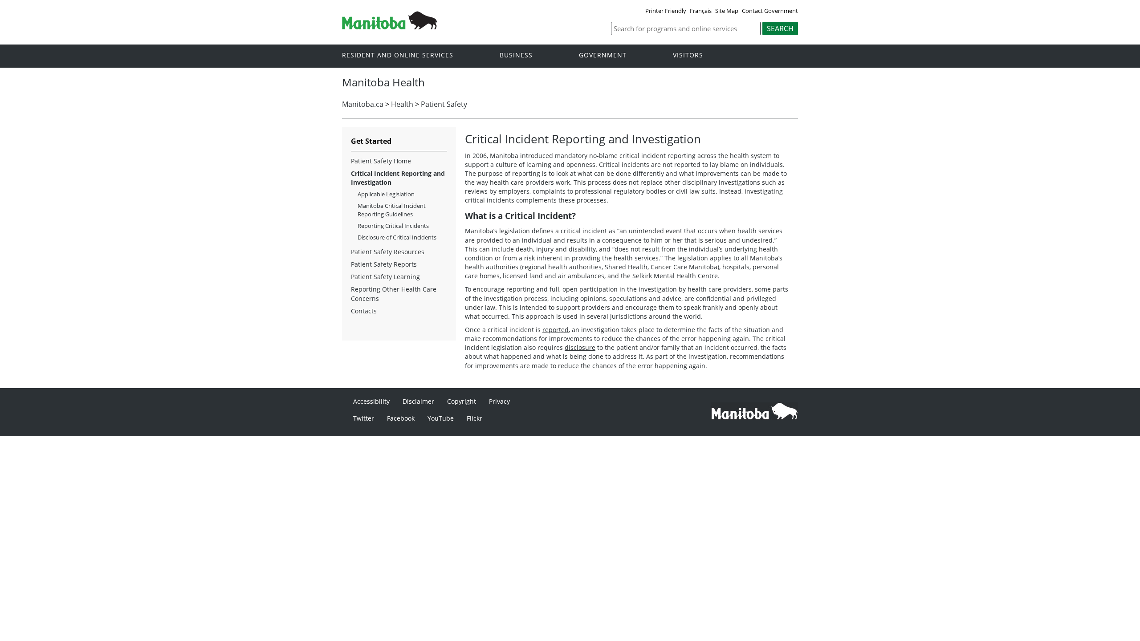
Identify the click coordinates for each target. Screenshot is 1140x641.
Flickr (474, 418)
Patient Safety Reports (384, 264)
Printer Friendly (665, 11)
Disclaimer (418, 401)
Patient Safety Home (381, 161)
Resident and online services (397, 55)
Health (402, 104)
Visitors (688, 55)
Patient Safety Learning (385, 276)
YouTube (441, 418)
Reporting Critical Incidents (393, 226)
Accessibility (371, 401)
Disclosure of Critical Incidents (397, 237)
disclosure (580, 347)
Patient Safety (444, 104)
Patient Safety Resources (387, 251)
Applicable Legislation (386, 194)
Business (516, 55)
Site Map (726, 11)
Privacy (499, 401)
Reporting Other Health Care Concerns (393, 293)
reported (555, 329)
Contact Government (770, 11)
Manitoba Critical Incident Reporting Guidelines (392, 210)
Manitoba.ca (362, 104)
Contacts (364, 311)
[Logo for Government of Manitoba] (389, 27)
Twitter (363, 418)
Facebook (401, 418)
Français (701, 11)
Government (603, 55)
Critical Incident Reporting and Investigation (398, 178)
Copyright (461, 401)
